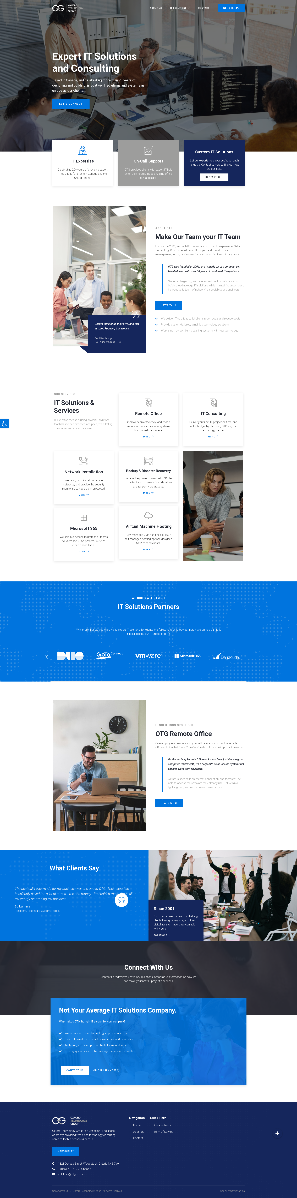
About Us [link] (156, 8)
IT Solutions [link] (178, 8)
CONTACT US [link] (213, 177)
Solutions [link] (160, 935)
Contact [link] (203, 8)
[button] (46, 657)
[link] (4, 423)
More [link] (146, 437)
